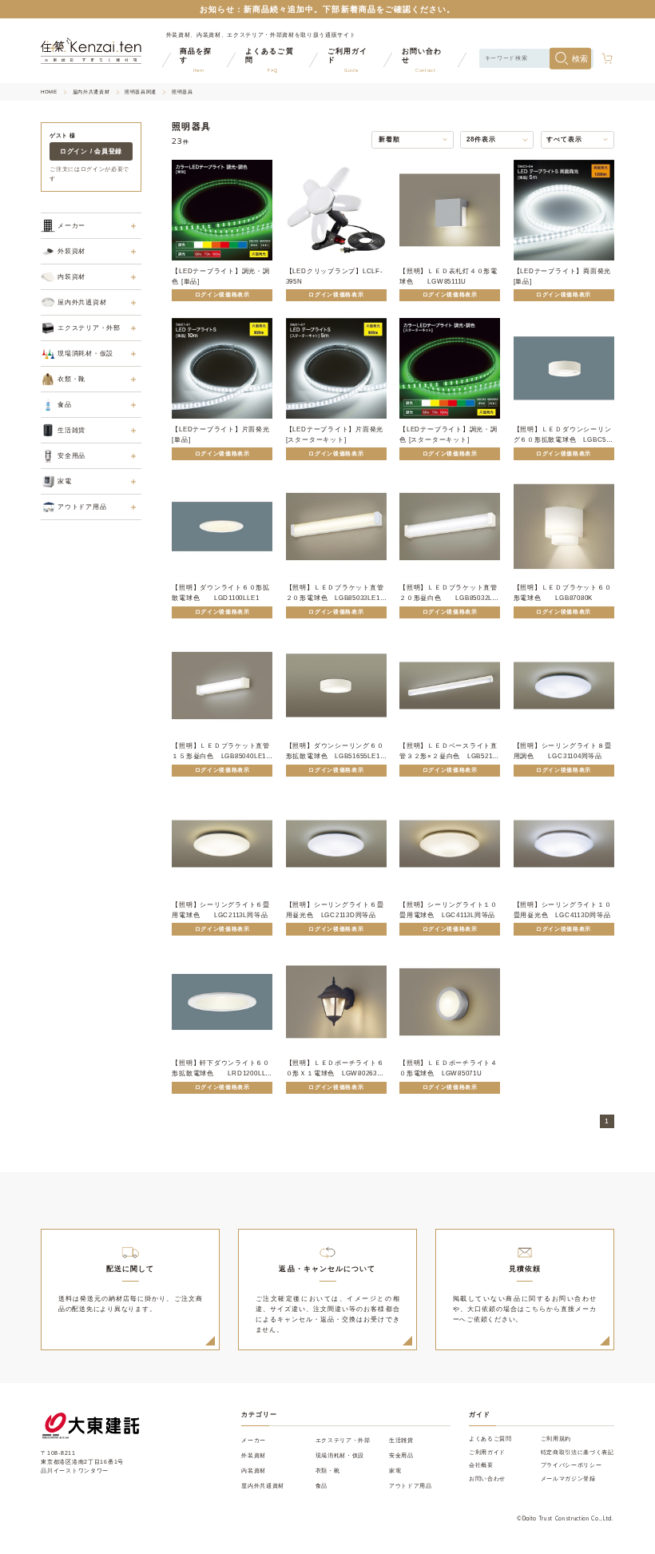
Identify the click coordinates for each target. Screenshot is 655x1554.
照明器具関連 (141, 91)
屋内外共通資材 (91, 91)
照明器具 (182, 91)
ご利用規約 (556, 1438)
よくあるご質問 (490, 1438)
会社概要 (481, 1465)
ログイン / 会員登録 (91, 151)
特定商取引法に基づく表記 (577, 1452)
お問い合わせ (487, 1478)
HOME (49, 91)
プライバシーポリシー (571, 1465)
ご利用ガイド (487, 1452)
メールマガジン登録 (568, 1478)
